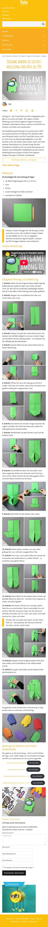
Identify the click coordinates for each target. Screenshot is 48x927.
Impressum (6, 18)
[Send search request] (43, 24)
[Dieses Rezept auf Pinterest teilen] (21, 110)
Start (3, 56)
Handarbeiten (7, 36)
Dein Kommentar (8, 833)
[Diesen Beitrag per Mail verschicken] (26, 111)
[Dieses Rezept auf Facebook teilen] (16, 110)
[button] (43, 31)
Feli (9, 104)
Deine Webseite (7, 860)
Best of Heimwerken (22, 919)
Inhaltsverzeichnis (23, 160)
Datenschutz (15, 922)
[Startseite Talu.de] (24, 3)
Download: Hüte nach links (16, 770)
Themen (5, 11)
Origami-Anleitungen (33, 56)
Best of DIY (10, 919)
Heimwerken (7, 45)
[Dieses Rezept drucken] (32, 110)
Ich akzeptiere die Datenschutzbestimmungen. (19, 867)
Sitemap (5, 15)
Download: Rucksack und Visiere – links (16, 776)
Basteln (5, 31)
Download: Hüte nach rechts (16, 763)
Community (6, 49)
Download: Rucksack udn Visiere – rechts (16, 783)
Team (32, 919)
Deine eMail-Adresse (9, 854)
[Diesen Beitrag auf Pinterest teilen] (11, 110)
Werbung (24, 922)
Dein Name (6, 847)
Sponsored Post (8, 8)
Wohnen (5, 40)
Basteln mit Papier (19, 56)
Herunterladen (34, 763)
